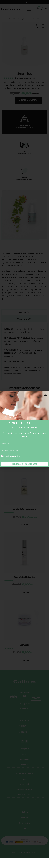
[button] (45, 394)
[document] (24, 429)
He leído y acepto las (20, 457)
